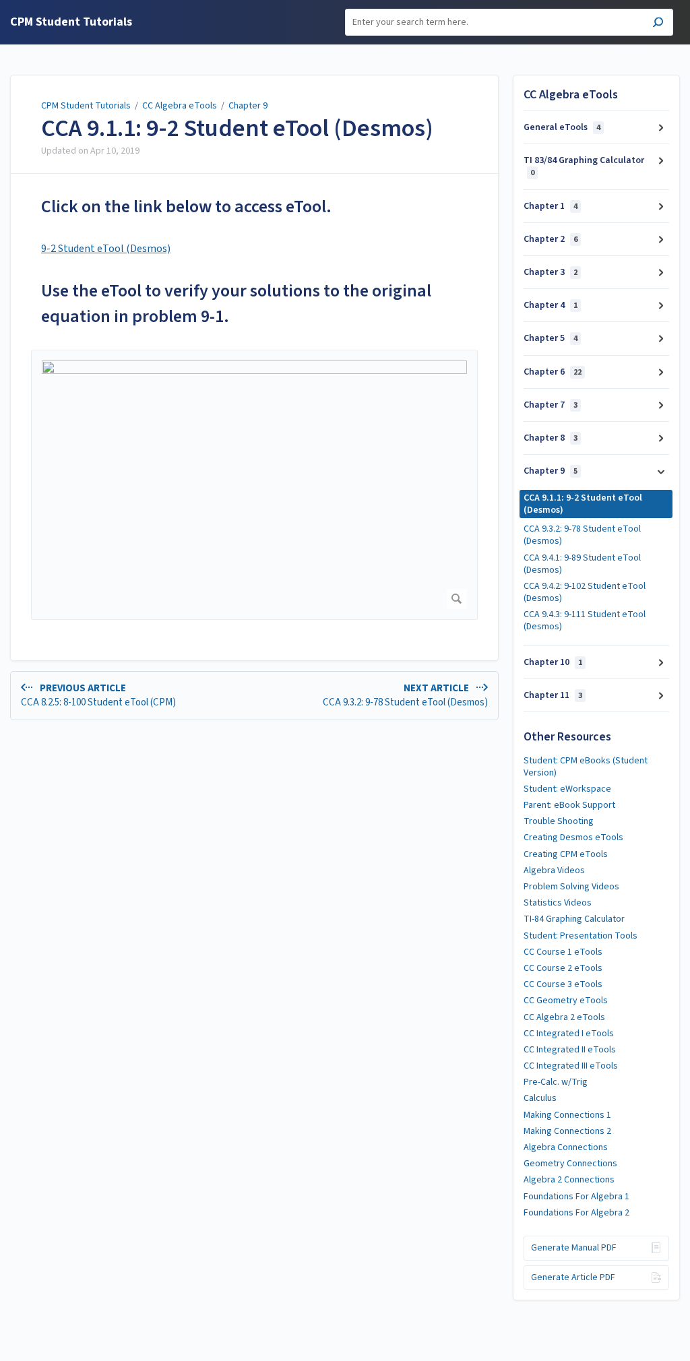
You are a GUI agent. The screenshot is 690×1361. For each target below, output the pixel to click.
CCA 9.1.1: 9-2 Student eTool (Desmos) (237, 128)
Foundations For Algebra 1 (576, 1196)
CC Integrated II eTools (570, 1049)
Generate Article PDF (573, 1277)
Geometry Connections (570, 1163)
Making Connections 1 (567, 1115)
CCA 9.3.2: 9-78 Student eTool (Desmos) (582, 535)
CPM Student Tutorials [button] (71, 22)
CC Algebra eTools (179, 106)
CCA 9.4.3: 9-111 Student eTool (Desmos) (585, 620)
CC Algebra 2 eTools (564, 1017)
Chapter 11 (553, 695)
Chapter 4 (550, 305)
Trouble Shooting (559, 821)
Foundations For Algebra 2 (576, 1213)
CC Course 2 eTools (563, 968)
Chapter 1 (550, 206)
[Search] (658, 24)
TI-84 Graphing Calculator (574, 919)
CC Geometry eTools (566, 1000)
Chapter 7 (550, 405)
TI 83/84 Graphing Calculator (584, 166)
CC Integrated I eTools (569, 1033)
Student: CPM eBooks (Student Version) (586, 767)
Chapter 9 (248, 106)
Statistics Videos (558, 903)
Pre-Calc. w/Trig (556, 1082)
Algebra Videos (554, 870)
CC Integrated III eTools (571, 1066)
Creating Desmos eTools (573, 837)
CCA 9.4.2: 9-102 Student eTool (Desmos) (585, 592)
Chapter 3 (550, 272)
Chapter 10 (553, 662)
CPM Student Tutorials (86, 106)
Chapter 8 (550, 438)
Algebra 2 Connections (569, 1179)
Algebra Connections (566, 1147)
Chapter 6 (553, 372)
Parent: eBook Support (569, 805)
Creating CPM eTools (566, 854)
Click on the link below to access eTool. (186, 206)
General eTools (562, 127)
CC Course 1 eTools (563, 952)
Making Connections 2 (567, 1131)
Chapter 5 (550, 338)
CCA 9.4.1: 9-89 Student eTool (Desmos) (582, 564)
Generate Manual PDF (574, 1248)
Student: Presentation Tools (580, 936)
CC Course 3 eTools (563, 984)
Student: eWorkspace (567, 789)
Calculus (540, 1098)
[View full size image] (254, 484)
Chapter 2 (550, 239)
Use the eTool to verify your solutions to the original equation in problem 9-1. (236, 303)
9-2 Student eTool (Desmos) (105, 248)
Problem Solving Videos (571, 886)
